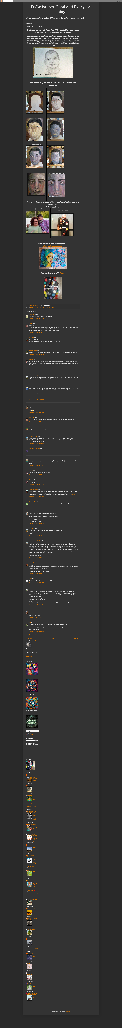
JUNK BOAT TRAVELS (30, 973)
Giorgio (31, 359)
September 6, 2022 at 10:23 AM (36, 605)
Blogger (68, 1011)
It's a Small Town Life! (31, 845)
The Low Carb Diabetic (30, 856)
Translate (31, 734)
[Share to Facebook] (48, 305)
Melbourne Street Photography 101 (31, 812)
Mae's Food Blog (31, 824)
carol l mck (31, 511)
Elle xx (73, 494)
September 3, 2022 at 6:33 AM (36, 535)
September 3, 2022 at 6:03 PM (36, 573)
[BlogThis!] (45, 305)
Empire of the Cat (33, 489)
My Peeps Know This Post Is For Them (35, 838)
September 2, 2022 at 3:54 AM (36, 381)
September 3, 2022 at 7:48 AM (36, 557)
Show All (36, 893)
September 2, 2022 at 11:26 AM (36, 506)
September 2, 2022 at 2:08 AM (36, 354)
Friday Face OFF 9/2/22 (44, 307)
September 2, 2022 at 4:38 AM (36, 421)
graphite (53, 307)
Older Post (77, 638)
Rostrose (31, 588)
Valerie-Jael (32, 314)
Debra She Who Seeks (34, 448)
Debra (30, 578)
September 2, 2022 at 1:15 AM (36, 332)
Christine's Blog (31, 929)
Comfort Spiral (31, 909)
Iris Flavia (31, 337)
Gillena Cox (32, 405)
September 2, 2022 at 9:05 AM (36, 474)
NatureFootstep (33, 350)
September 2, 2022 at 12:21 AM (36, 318)
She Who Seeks (31, 834)
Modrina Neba (30, 953)
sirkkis (30, 323)
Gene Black (32, 417)
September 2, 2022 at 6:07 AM (36, 453)
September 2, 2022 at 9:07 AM (36, 484)
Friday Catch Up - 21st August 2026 (35, 874)
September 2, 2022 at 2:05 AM (36, 345)
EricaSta (31, 610)
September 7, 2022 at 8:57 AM (36, 617)
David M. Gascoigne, (34, 375)
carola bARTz (30, 939)
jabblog (29, 963)
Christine (31, 426)
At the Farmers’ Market (35, 827)
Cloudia (31, 470)
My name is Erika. (33, 436)
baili (30, 622)
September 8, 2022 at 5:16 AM (36, 631)
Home (53, 638)
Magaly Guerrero (33, 563)
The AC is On (30, 984)
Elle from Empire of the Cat (52, 246)
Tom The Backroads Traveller (32, 919)
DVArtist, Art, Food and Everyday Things (61, 9)
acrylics (32, 307)
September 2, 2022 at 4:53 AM (36, 431)
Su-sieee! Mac (32, 501)
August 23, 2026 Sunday (35, 779)
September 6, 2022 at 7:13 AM (36, 582)
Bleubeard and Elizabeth (35, 386)
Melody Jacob (30, 795)
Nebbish (35, 964)
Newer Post (29, 638)
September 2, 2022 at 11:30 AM (36, 523)
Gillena (61, 273)
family (36, 307)
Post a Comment (31, 634)
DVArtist (29, 648)
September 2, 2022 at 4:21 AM (36, 412)
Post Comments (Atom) (38, 640)
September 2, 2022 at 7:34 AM (36, 465)
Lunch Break (30, 785)
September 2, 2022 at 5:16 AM (36, 443)
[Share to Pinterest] (49, 305)
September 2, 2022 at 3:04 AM (36, 370)
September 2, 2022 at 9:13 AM (36, 496)
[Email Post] (41, 305)
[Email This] (44, 305)
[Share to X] (47, 305)
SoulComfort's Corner (31, 775)
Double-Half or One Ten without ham (32, 994)
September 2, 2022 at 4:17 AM (36, 400)
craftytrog (31, 528)
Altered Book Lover (32, 899)
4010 (34, 787)
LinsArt (29, 870)
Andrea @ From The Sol (35, 540)
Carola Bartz (32, 458)
